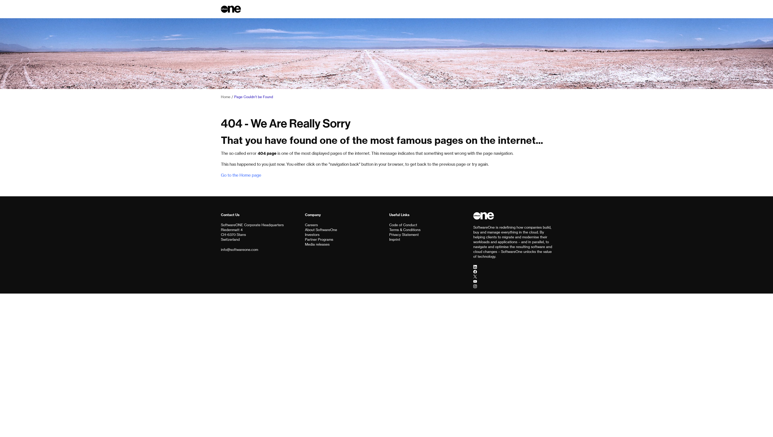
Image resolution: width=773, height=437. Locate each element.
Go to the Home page (241, 175)
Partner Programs (319, 239)
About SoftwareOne (321, 230)
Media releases (317, 244)
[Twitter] (475, 276)
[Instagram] (475, 286)
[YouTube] (475, 281)
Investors (312, 234)
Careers (311, 225)
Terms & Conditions (405, 230)
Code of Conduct (403, 225)
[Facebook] (475, 271)
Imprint (394, 239)
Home (225, 97)
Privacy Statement (404, 234)
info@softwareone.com (239, 249)
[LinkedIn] (475, 266)
